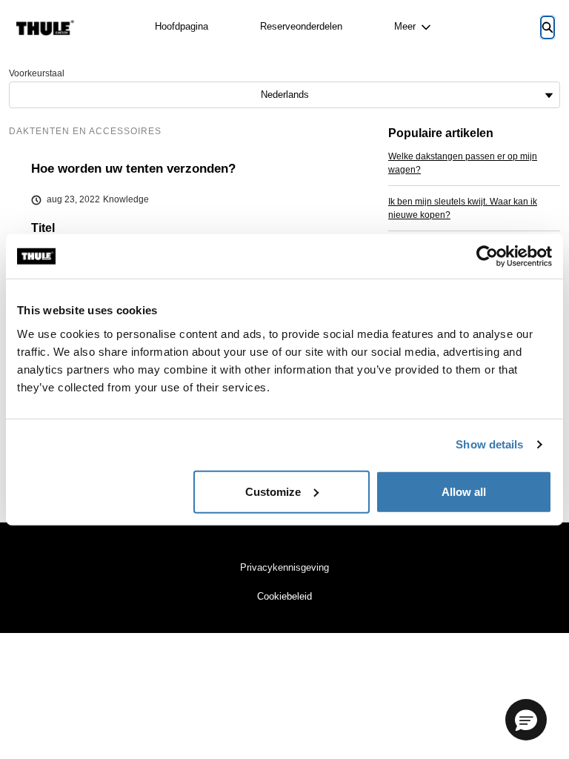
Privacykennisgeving (284, 567)
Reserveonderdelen (301, 26)
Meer (405, 26)
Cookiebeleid (284, 596)
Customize (273, 491)
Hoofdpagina (181, 26)
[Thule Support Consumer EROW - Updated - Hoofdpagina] (45, 28)
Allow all (464, 491)
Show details (489, 444)
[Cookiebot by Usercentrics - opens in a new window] (487, 256)
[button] (526, 719)
